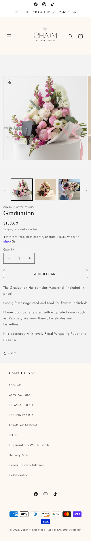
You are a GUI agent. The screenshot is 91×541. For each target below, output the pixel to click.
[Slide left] (5, 191)
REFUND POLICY (21, 415)
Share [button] (12, 353)
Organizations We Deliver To (29, 445)
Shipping (8, 229)
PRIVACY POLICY (21, 405)
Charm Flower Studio (33, 529)
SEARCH (15, 385)
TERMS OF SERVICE (23, 425)
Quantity (8, 249)
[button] (9, 36)
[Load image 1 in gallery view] (21, 189)
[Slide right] (86, 191)
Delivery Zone (19, 455)
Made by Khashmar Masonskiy (64, 529)
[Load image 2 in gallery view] (45, 189)
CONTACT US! (19, 395)
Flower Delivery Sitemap (26, 465)
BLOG (13, 435)
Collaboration (18, 475)
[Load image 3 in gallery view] (69, 189)
